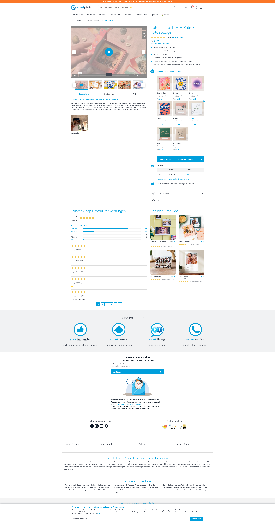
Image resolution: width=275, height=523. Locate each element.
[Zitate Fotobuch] (191, 227)
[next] (120, 304)
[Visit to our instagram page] (97, 426)
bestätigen (117, 372)
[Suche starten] (175, 7)
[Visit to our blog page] (101, 426)
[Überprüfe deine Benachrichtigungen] (196, 7)
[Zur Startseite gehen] (81, 7)
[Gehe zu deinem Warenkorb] (201, 7)
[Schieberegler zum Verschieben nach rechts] (143, 52)
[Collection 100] (163, 262)
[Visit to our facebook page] (92, 426)
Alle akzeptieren (196, 519)
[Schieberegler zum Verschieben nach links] (74, 52)
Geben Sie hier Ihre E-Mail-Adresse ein (126, 364)
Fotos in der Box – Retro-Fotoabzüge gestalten (176, 159)
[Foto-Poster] (191, 262)
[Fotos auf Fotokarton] (163, 227)
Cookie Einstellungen (79, 519)
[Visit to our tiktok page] (106, 426)
